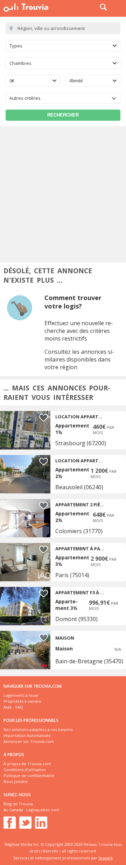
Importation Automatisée (27, 735)
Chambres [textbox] (20, 63)
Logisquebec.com (42, 809)
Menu (119, 7)
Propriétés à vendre (22, 701)
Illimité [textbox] (76, 80)
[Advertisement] (63, 192)
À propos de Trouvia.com (27, 763)
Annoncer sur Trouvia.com (29, 741)
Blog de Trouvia (18, 803)
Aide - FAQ (13, 707)
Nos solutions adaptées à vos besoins (38, 729)
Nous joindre (16, 781)
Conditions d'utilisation (25, 769)
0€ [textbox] (11, 80)
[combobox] (63, 46)
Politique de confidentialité (29, 775)
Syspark (105, 857)
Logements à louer (21, 695)
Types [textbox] (15, 46)
